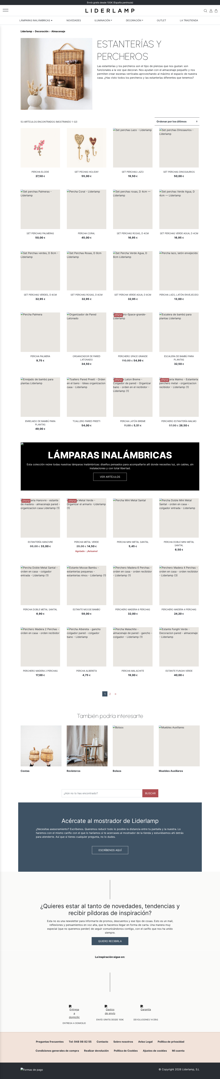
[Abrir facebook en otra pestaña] (92, 965)
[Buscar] (205, 10)
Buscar (150, 793)
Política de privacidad (171, 1041)
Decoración (133, 20)
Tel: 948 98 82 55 (80, 1041)
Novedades (74, 20)
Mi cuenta (178, 1050)
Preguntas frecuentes (50, 1041)
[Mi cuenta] (210, 10)
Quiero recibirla (110, 941)
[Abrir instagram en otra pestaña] (110, 965)
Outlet (161, 20)
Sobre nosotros (123, 1041)
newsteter (118, 2)
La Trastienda (189, 20)
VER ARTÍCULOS (110, 476)
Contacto (102, 1041)
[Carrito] (216, 10)
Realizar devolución (96, 1050)
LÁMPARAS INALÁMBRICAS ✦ (36, 20)
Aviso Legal (145, 1041)
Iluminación (102, 20)
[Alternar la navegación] (6, 10)
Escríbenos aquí (110, 850)
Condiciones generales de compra (57, 1050)
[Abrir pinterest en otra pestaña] (128, 965)
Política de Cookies (126, 1050)
